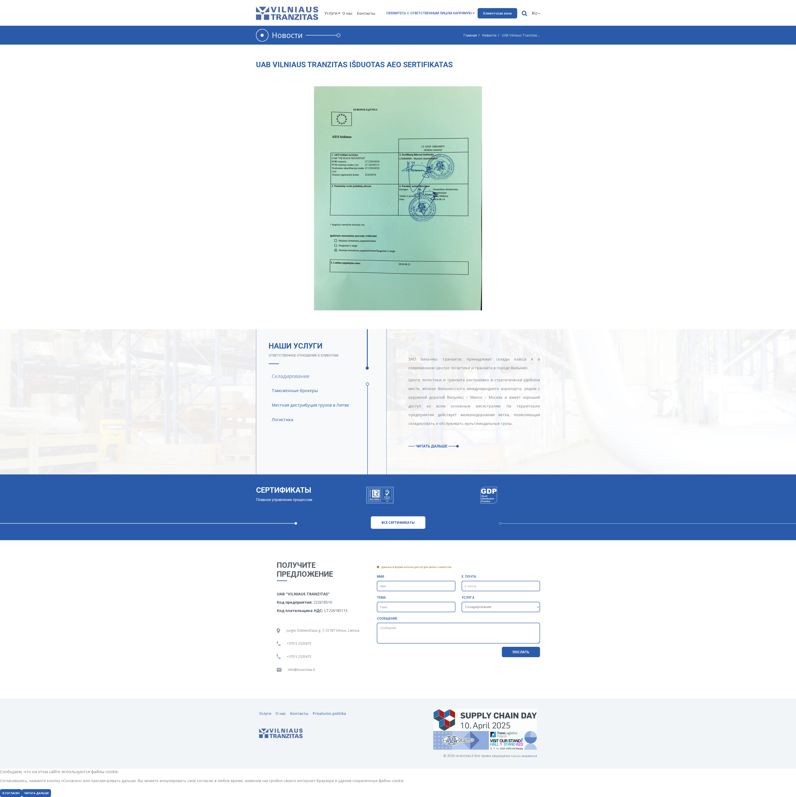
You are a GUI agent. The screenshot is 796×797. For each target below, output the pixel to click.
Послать (521, 652)
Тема (381, 598)
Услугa (468, 598)
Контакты (366, 13)
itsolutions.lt (529, 756)
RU (535, 13)
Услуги (265, 713)
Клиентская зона (497, 13)
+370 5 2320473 (299, 643)
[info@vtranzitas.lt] (303, 670)
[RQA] (379, 495)
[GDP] (488, 495)
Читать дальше (431, 446)
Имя (380, 577)
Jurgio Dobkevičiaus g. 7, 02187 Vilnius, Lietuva (322, 630)
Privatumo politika (329, 713)
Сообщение (387, 618)
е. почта (469, 577)
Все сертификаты (398, 522)
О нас (347, 13)
